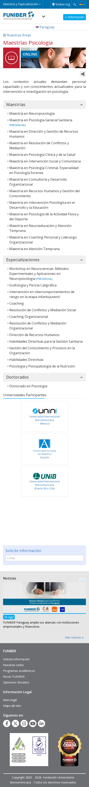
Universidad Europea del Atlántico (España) (44, 454)
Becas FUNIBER (14, 676)
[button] (82, 4)
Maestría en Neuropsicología (32, 113)
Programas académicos (19, 671)
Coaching (16, 303)
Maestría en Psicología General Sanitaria (40, 120)
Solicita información (16, 659)
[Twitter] (15, 723)
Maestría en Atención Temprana (34, 249)
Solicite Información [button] (23, 550)
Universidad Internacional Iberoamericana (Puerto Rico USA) (44, 485)
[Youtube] (33, 723)
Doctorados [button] (17, 377)
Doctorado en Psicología (28, 386)
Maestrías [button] (15, 104)
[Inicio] (18, 14)
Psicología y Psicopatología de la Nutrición (42, 366)
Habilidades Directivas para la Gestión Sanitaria (46, 341)
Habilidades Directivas (26, 359)
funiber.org (62, 4)
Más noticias (73, 637)
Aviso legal (10, 700)
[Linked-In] (41, 723)
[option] (44, 417)
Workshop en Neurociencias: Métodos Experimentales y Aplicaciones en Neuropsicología (39, 273)
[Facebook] (7, 723)
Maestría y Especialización (21, 4)
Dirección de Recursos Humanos (34, 335)
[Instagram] (24, 723)
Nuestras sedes (13, 665)
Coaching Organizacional (28, 316)
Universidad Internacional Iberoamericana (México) (44, 420)
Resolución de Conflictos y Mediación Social (42, 310)
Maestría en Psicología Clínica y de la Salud (42, 154)
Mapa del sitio (12, 706)
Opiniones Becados (16, 682)
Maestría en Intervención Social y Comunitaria (45, 161)
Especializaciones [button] (23, 260)
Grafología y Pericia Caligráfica (33, 285)
